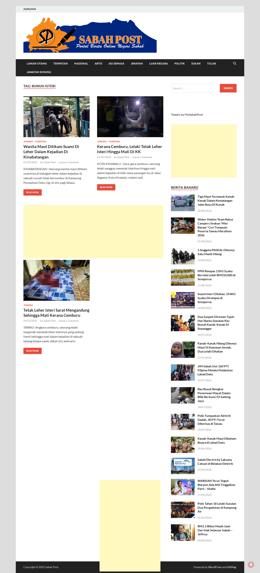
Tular (211, 63)
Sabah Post (50, 162)
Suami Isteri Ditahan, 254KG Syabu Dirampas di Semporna (217, 298)
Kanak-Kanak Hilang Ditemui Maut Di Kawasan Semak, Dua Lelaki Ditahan (217, 347)
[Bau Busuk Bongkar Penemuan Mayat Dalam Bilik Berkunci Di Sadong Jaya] (183, 389)
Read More (31, 191)
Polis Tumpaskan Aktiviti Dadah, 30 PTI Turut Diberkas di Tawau (214, 419)
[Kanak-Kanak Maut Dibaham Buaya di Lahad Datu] (183, 439)
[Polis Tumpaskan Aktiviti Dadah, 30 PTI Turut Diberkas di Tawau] (183, 416)
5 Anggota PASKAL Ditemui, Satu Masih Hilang (216, 252)
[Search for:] (204, 88)
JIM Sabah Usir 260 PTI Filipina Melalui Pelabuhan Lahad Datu (215, 370)
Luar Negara (158, 63)
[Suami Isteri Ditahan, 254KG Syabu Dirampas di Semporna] (183, 294)
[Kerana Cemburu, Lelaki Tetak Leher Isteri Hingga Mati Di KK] (130, 116)
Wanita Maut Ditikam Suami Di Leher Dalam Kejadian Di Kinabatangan (51, 151)
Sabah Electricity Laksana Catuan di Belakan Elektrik (215, 461)
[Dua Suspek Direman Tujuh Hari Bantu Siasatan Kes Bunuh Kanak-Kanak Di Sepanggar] (183, 317)
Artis (98, 63)
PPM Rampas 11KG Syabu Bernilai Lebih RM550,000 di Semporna (216, 275)
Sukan (196, 63)
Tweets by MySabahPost (187, 114)
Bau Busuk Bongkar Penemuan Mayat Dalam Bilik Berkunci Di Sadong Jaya (214, 395)
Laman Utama (37, 63)
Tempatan (60, 63)
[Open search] (235, 63)
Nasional (81, 63)
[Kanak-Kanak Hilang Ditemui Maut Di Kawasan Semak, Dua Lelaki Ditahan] (183, 343)
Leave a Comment (69, 162)
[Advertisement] (93, 231)
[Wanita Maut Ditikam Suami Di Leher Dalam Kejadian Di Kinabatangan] (56, 116)
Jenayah (137, 63)
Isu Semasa (116, 63)
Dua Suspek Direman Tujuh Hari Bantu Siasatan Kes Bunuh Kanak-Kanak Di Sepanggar (216, 322)
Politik (179, 63)
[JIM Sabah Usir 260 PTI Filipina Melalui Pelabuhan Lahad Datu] (183, 366)
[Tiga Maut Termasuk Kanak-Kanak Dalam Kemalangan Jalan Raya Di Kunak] (183, 197)
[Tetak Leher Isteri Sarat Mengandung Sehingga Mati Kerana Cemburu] (56, 280)
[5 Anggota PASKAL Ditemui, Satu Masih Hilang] (183, 250)
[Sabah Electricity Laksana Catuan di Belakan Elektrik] (183, 460)
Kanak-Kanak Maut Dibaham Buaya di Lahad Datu (217, 440)
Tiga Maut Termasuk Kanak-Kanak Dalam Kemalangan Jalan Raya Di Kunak (216, 200)
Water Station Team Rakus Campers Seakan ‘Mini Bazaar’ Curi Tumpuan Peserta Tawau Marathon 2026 (215, 227)
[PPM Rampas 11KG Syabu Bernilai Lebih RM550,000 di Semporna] (183, 271)
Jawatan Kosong (39, 72)
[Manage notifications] (251, 565)
